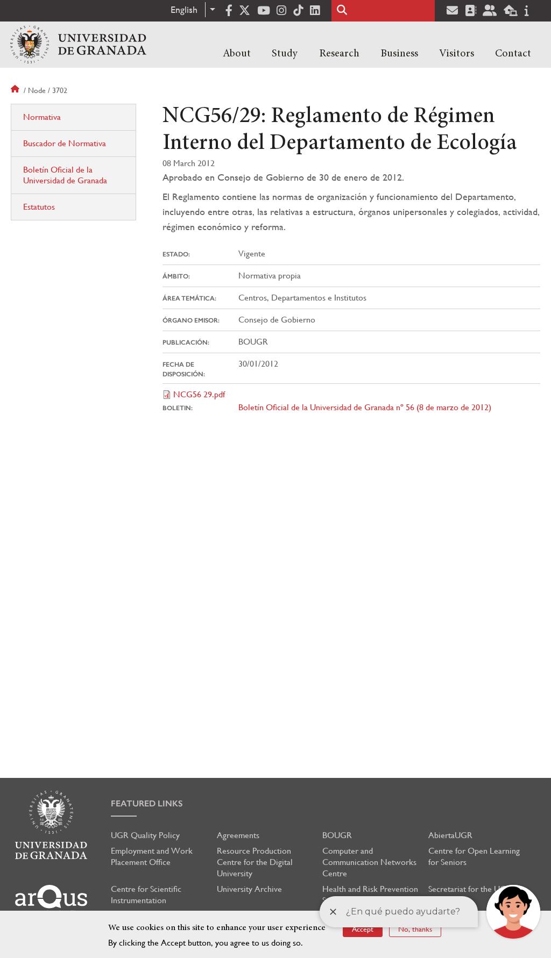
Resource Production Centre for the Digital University (255, 862)
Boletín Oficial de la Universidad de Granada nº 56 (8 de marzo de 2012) (364, 407)
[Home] (78, 44)
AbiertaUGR (450, 835)
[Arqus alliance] (51, 900)
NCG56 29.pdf (199, 394)
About (237, 53)
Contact (513, 53)
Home (16, 90)
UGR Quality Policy (145, 835)
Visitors (456, 53)
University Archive (249, 889)
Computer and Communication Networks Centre (369, 862)
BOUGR (337, 835)
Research (339, 53)
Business (399, 53)
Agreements (238, 835)
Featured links (147, 803)
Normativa (42, 117)
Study (285, 53)
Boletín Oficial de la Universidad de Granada (65, 175)
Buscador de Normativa (64, 143)
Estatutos (39, 207)
